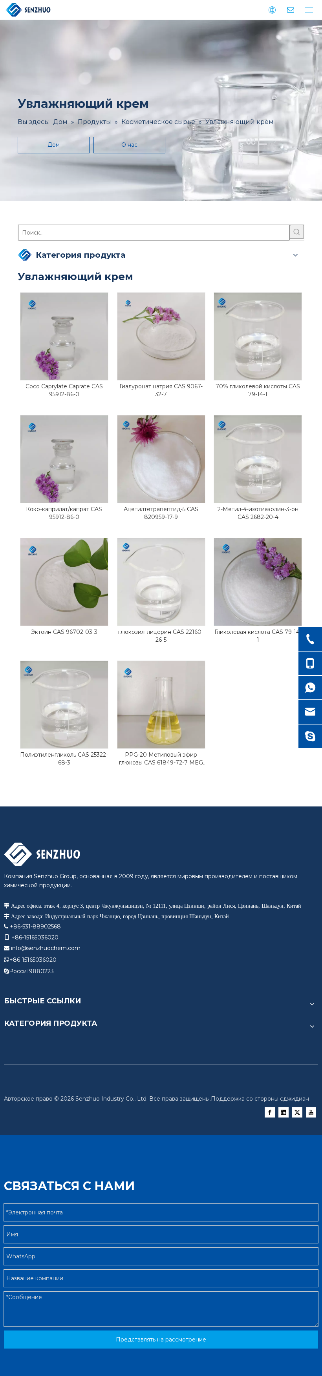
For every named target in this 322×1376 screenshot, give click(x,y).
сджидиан (294, 1098)
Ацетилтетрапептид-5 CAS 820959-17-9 (161, 513)
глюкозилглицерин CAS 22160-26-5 (160, 635)
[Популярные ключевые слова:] (297, 232)
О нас (129, 144)
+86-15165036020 (33, 959)
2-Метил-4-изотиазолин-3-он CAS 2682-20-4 (258, 513)
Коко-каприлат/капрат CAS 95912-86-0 (64, 513)
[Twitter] (297, 1112)
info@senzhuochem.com (45, 948)
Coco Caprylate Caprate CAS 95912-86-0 (64, 390)
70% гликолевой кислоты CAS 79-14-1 (258, 390)
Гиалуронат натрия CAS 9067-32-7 (161, 390)
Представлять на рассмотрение (161, 1339)
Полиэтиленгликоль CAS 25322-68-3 (64, 758)
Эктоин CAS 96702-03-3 (64, 631)
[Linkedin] (283, 1112)
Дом (54, 144)
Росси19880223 (31, 971)
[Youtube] (311, 1112)
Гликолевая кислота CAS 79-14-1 (258, 635)
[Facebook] (270, 1112)
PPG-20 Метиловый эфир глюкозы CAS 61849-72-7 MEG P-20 (161, 758)
